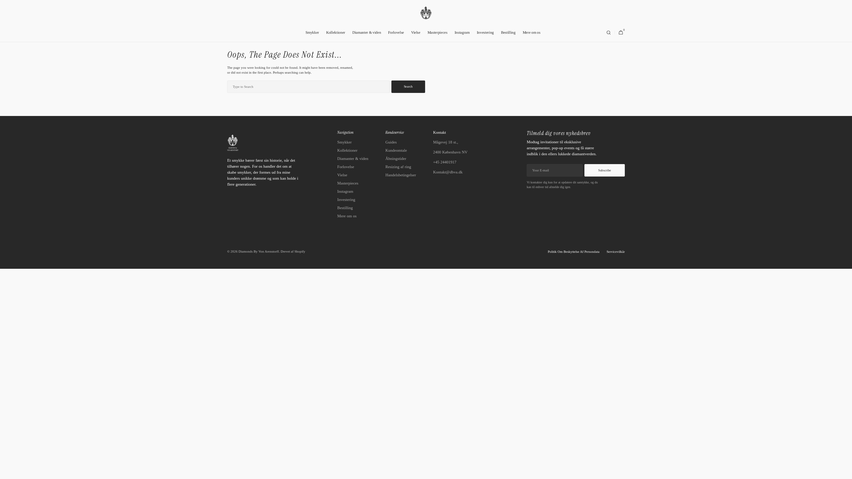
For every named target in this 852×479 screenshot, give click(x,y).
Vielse (342, 175)
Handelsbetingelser (400, 175)
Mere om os (347, 216)
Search (408, 86)
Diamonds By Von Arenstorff (259, 251)
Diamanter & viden (352, 158)
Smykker (344, 142)
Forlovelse (345, 167)
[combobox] (308, 86)
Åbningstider (395, 158)
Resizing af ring (398, 167)
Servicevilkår (616, 251)
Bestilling (345, 208)
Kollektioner (347, 150)
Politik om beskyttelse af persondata (574, 251)
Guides (391, 142)
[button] (608, 32)
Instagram (345, 191)
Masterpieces (347, 183)
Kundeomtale (396, 150)
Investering (346, 199)
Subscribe (604, 170)
